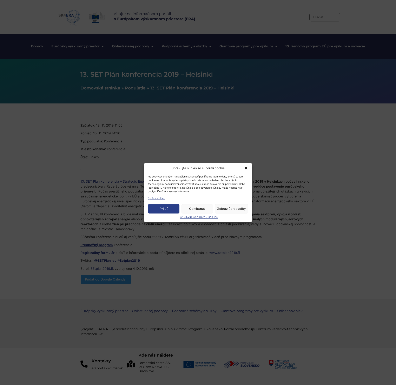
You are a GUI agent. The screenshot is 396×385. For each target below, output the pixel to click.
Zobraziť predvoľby (231, 209)
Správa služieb (156, 198)
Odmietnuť (197, 209)
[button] (246, 168)
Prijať (164, 209)
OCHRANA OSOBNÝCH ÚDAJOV (199, 217)
